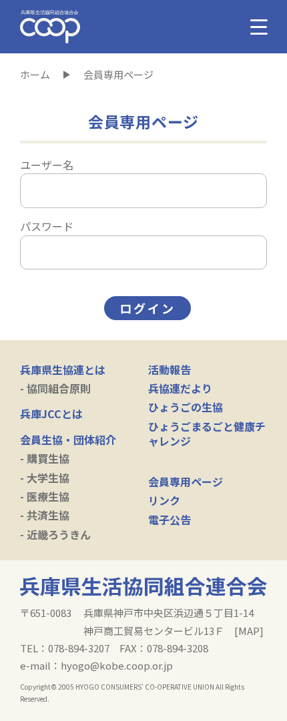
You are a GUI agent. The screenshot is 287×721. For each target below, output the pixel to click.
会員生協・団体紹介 (68, 440)
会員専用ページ (185, 482)
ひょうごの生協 (185, 407)
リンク (164, 500)
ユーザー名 (46, 165)
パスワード (46, 226)
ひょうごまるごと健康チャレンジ (207, 433)
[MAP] (249, 631)
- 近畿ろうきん (55, 534)
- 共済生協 (44, 515)
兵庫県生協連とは (62, 370)
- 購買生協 (44, 458)
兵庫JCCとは (51, 414)
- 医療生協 (44, 496)
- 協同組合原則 (55, 388)
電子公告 (169, 520)
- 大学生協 (44, 478)
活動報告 (169, 370)
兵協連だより (180, 388)
